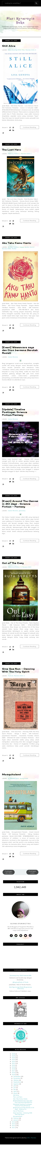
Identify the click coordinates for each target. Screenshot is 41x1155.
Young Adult (24, 778)
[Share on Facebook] (10, 127)
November (16, 1078)
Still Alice (8, 46)
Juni (14, 1087)
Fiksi (23, 50)
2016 (13, 1072)
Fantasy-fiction (13, 153)
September (17, 1082)
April (15, 1091)
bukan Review (13, 357)
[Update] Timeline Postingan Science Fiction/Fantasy (14, 412)
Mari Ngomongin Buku (21, 20)
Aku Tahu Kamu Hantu (16, 243)
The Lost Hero (11, 149)
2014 (13, 1122)
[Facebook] (11, 935)
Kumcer (10, 676)
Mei (14, 1089)
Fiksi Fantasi (14, 247)
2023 (13, 1059)
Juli (14, 1086)
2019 (13, 1067)
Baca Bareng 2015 (14, 50)
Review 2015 (30, 50)
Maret (15, 1093)
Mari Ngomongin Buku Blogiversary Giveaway (20, 987)
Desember (16, 1076)
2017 (13, 1071)
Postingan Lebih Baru (8, 872)
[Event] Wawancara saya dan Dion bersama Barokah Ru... (23, 1101)
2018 (13, 1069)
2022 (13, 1061)
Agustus (16, 1084)
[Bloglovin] (25, 935)
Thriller (14, 248)
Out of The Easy (13, 563)
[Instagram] (20, 935)
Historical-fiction (14, 567)
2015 (13, 1074)
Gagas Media (24, 247)
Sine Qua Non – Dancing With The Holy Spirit (18, 670)
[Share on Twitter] (10, 130)
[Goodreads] (30, 935)
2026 (13, 1054)
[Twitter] (16, 935)
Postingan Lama (32, 872)
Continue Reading (29, 127)
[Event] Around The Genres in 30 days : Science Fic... (23, 1108)
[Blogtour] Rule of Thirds (20, 982)
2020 (13, 1065)
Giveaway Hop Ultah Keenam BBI (20, 975)
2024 (13, 1057)
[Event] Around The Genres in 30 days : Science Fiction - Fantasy (20, 504)
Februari (16, 1118)
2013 (13, 1124)
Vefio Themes (31, 1138)
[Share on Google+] (3, 133)
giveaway (22, 510)
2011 (13, 1127)
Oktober (16, 1080)
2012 (13, 1125)
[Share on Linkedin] (13, 130)
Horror (32, 247)
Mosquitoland (11, 774)
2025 (13, 1056)
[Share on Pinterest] (13, 127)
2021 (13, 1063)
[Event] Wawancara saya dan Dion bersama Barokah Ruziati (20, 350)
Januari (15, 1120)
